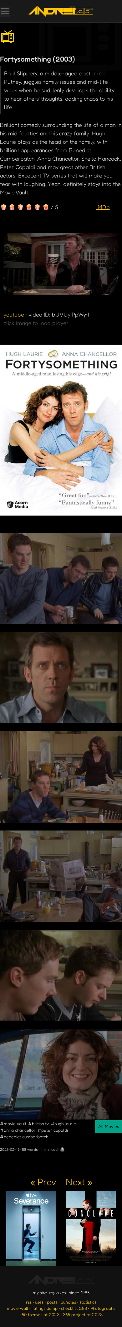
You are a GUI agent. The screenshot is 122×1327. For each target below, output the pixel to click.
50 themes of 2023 (40, 1314)
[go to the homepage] (61, 11)
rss (29, 1302)
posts (52, 1302)
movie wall (17, 1308)
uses (39, 1302)
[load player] (61, 265)
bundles (68, 1302)
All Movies (108, 1126)
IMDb (103, 206)
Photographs (102, 1308)
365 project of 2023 (83, 1314)
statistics (87, 1302)
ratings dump (45, 1308)
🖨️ (62, 1149)
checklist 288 (74, 1308)
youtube (13, 314)
